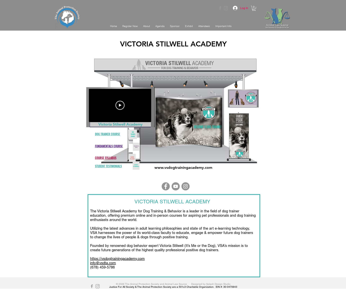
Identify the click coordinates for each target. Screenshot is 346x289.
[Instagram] (185, 186)
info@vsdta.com (103, 263)
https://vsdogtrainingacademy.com (117, 258)
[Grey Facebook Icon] (220, 8)
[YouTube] (176, 186)
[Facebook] (166, 186)
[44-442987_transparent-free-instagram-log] (225, 8)
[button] (254, 8)
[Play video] (120, 105)
